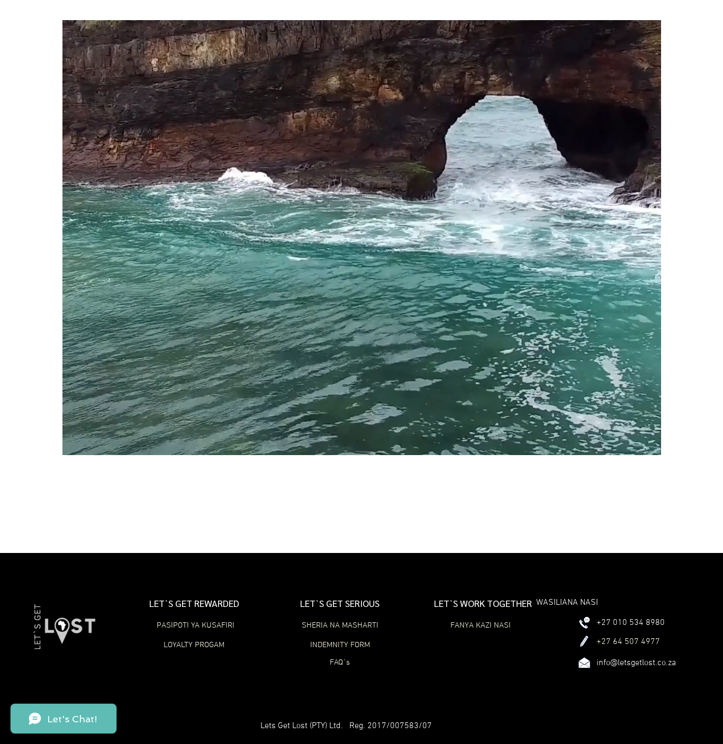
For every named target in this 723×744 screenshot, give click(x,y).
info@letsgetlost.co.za (636, 663)
